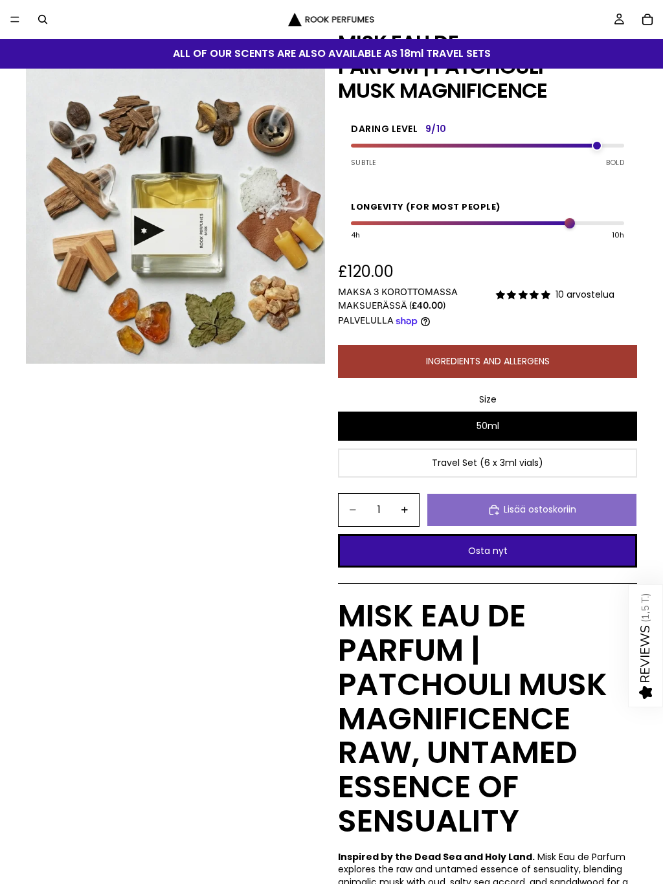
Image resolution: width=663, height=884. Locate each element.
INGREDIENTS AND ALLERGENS (488, 361)
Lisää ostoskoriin (540, 509)
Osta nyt (488, 550)
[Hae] (42, 19)
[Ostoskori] (647, 19)
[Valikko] (15, 19)
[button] (645, 645)
